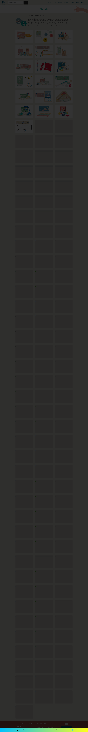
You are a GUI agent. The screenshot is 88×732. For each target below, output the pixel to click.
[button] (86, 729)
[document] (44, 366)
